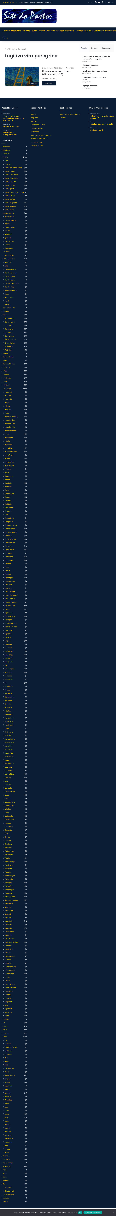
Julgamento (9, 763)
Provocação (9, 890)
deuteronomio (10, 1075)
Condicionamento (11, 532)
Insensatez (9, 753)
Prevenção (9, 879)
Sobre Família (10, 185)
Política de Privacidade (39, 139)
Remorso (8, 907)
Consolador (9, 325)
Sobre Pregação (11, 203)
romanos (8, 1142)
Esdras (5, 353)
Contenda (8, 553)
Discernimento (10, 616)
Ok (80, 1212)
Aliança (7, 406)
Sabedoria (8, 921)
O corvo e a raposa (90, 65)
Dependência (10, 581)
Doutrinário (9, 332)
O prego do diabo (89, 86)
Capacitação (9, 494)
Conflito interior (10, 539)
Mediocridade (10, 791)
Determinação (10, 606)
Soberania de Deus (12, 942)
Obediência (9, 826)
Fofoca (7, 690)
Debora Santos (10, 220)
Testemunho (9, 974)
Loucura (8, 777)
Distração (8, 620)
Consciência (9, 550)
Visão (7, 1016)
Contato (26, 31)
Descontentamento (12, 595)
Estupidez (8, 662)
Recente (94, 48)
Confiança (8, 536)
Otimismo (8, 844)
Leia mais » (49, 83)
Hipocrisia (8, 714)
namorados (9, 297)
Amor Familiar (10, 427)
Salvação (8, 928)
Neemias (6, 1156)
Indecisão (8, 735)
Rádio (5, 1170)
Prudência (8, 893)
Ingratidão (8, 746)
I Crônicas (6, 367)
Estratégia (8, 658)
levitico (7, 1117)
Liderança (8, 767)
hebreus (8, 1096)
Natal (7, 301)
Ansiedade (9, 437)
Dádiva (7, 571)
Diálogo (8, 609)
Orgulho (8, 840)
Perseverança (10, 862)
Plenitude (8, 869)
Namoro (8, 823)
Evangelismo (9, 669)
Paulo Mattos (8, 1163)
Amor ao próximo (11, 416)
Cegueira (8, 511)
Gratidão (8, 704)
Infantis (5, 1019)
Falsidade (8, 676)
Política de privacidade (93, 1212)
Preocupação (10, 876)
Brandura (8, 487)
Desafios (8, 164)
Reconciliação (10, 897)
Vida (6, 1005)
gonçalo (8, 238)
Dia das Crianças (11, 273)
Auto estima (9, 466)
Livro (5, 1037)
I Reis (5, 371)
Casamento (9, 508)
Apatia (7, 441)
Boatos (7, 480)
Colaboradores (8, 213)
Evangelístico (10, 343)
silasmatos (9, 248)
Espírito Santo (8, 357)
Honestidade (9, 718)
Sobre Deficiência (11, 178)
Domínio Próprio (11, 623)
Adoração (8, 399)
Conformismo (10, 543)
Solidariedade (10, 956)
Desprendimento (11, 602)
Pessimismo (9, 865)
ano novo (8, 262)
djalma (7, 224)
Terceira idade (10, 970)
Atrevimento (9, 462)
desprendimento (9, 308)
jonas (7, 1110)
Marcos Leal (9, 241)
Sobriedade (9, 949)
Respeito (8, 918)
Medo (7, 795)
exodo (7, 1082)
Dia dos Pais (9, 287)
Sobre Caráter (10, 171)
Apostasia (8, 445)
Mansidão (8, 788)
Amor (7, 413)
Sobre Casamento (11, 175)
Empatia (8, 637)
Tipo (4, 1184)
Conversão (9, 557)
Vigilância (8, 1009)
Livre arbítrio (9, 774)
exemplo (8, 672)
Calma (7, 490)
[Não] (113, 1212)
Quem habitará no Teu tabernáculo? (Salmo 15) (35, 2)
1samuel (8, 1044)
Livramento (9, 770)
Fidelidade (8, 686)
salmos (7, 1149)
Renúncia (8, 914)
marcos (7, 1124)
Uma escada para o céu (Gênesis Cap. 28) (56, 73)
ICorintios (8, 1100)
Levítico (6, 1033)
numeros (8, 1135)
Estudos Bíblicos (83, 31)
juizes (5, 1030)
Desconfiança (10, 592)
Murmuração (9, 819)
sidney (7, 245)
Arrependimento (11, 452)
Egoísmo (8, 634)
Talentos (8, 960)
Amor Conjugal (10, 420)
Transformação (10, 988)
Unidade (8, 998)
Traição (7, 981)
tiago (7, 1152)
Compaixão (9, 522)
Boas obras (9, 476)
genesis (7, 1093)
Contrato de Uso (37, 146)
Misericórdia (9, 805)
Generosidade (10, 697)
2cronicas (8, 1054)
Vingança (8, 1012)
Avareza (8, 469)
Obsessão (8, 830)
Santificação (9, 932)
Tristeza (8, 995)
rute (6, 1145)
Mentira (7, 798)
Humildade (9, 721)
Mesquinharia (10, 802)
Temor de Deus (10, 967)
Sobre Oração (10, 196)
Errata (42, 31)
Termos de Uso (36, 142)
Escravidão (9, 651)
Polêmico (8, 350)
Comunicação (10, 529)
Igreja (7, 728)
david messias (10, 217)
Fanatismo (8, 679)
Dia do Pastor (10, 280)
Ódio (6, 833)
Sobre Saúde (9, 210)
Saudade (8, 935)
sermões (6, 1180)
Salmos (5, 1177)
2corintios (6, 150)
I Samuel (6, 374)
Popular (84, 48)
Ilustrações (98, 31)
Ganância (8, 693)
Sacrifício (8, 925)
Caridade (8, 504)
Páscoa (7, 304)
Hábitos (8, 711)
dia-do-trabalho (11, 290)
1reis (6, 1040)
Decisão (8, 574)
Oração (7, 837)
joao (6, 1107)
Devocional (9, 329)
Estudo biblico (10, 1191)
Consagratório (10, 322)
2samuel (6, 154)
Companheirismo (11, 525)
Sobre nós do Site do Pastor (41, 135)
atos (6, 1065)
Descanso (8, 588)
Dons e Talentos (11, 627)
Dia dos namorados (12, 283)
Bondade (8, 483)
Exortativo (9, 346)
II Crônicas (7, 378)
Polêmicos (7, 1166)
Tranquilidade (10, 984)
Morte (7, 812)
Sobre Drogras (10, 182)
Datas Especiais (9, 259)
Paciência (8, 847)
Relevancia (9, 904)
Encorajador (9, 336)
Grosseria (8, 707)
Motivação (9, 816)
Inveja (7, 760)
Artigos (6, 31)
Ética (6, 665)
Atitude (7, 459)
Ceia (6, 161)
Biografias (16, 31)
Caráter (7, 497)
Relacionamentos (11, 900)
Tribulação (9, 991)
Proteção (8, 883)
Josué (5, 1026)
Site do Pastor (48, 68)
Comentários (107, 48)
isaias (7, 1103)
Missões (8, 809)
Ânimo (7, 434)
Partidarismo (9, 851)
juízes (7, 1114)
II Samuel (6, 385)
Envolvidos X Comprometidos (94, 71)
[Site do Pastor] (29, 16)
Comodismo (9, 518)
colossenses (9, 1068)
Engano (8, 641)
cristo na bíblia (8, 255)
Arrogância (9, 455)
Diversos (51, 31)
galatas (7, 1089)
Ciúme (7, 515)
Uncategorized (8, 1194)
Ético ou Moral (10, 339)
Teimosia (8, 963)
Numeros (6, 1159)
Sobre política (10, 199)
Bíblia (7, 473)
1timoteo (8, 1051)
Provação (8, 886)
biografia (8, 1187)
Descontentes (10, 599)
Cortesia (8, 564)
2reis (6, 1058)
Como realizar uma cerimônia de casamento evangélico (96, 57)
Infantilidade (9, 742)
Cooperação (9, 560)
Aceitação (8, 392)
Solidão (7, 953)
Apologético (9, 318)
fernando (8, 234)
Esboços (6, 315)
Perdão (7, 858)
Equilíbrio (8, 644)
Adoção (8, 395)
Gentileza (8, 700)
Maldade (8, 784)
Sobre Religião (10, 206)
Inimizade (8, 749)
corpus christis (10, 269)
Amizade (8, 409)
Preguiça (8, 872)
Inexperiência (10, 739)
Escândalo (9, 648)
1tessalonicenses (11, 1047)
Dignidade (8, 613)
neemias (8, 1131)
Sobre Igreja (9, 189)
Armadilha (8, 448)
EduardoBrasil (10, 227)
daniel (7, 1072)
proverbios (9, 1138)
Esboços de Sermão (65, 31)
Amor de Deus (10, 423)
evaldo (7, 231)
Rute (4, 1173)
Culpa (7, 567)
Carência (8, 501)
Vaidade (6, 1198)
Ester (5, 360)
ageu (6, 1061)
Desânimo (8, 585)
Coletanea (7, 252)
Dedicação (9, 578)
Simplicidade (9, 939)
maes (7, 294)
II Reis (5, 381)
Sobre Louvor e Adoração (14, 192)
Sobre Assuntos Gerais (13, 168)
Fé (5, 683)
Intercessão (9, 756)
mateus (7, 1128)
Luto (6, 781)
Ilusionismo (9, 732)
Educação (8, 630)
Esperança (9, 655)
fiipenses (8, 1086)
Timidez (8, 977)
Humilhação (9, 725)
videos (5, 1201)
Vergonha (8, 1002)
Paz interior (9, 855)
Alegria (7, 402)
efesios (7, 1079)
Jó (4, 1023)
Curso (34, 31)
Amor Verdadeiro (11, 430)
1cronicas (6, 147)
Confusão (8, 546)
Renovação (9, 911)
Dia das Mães (10, 276)
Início (8, 49)
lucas (7, 1121)
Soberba (8, 946)
